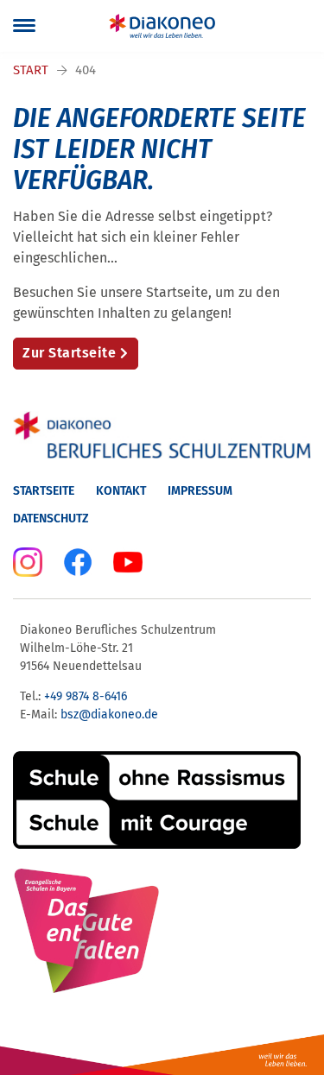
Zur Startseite (69, 353)
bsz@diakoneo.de (109, 714)
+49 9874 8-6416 (85, 696)
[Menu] (24, 26)
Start (30, 70)
